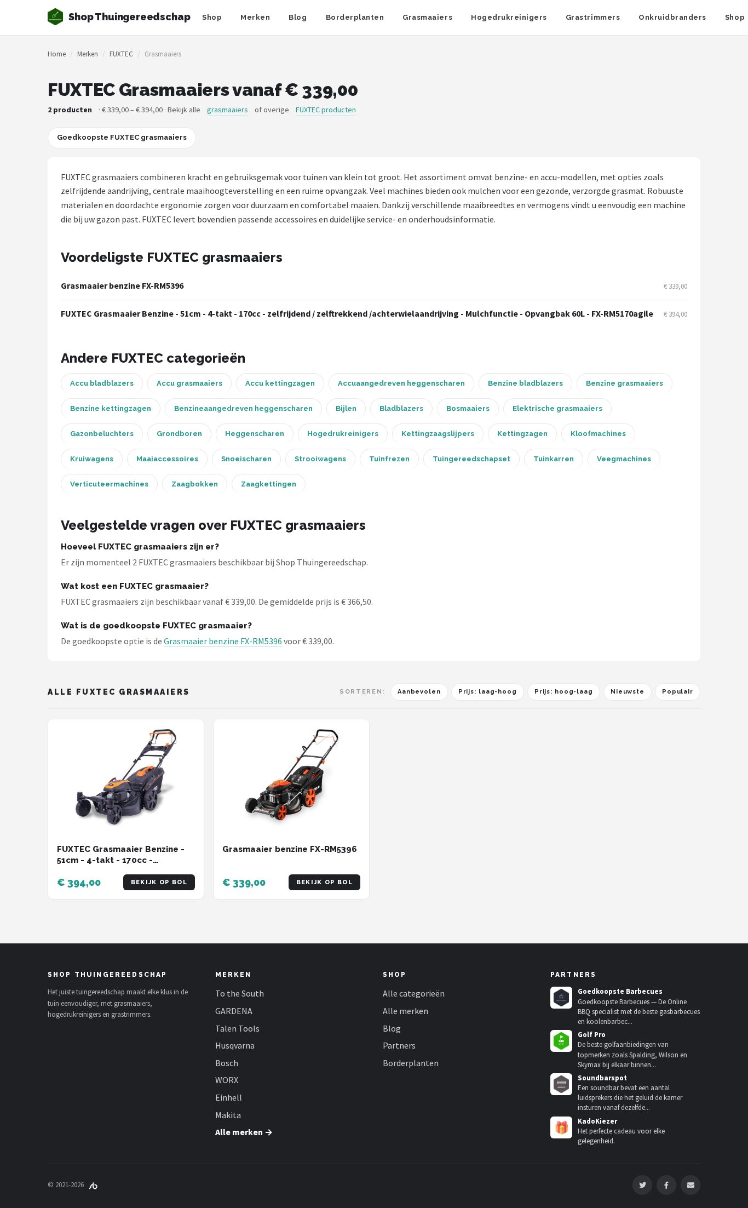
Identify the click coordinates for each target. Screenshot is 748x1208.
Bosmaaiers (468, 408)
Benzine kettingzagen (110, 408)
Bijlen (346, 408)
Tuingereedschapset (471, 459)
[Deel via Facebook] (666, 1185)
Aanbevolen (419, 691)
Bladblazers (401, 408)
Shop (212, 17)
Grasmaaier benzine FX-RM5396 (122, 285)
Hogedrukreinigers (509, 17)
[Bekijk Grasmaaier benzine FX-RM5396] (291, 777)
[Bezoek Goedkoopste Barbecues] (561, 998)
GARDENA (233, 1010)
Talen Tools (237, 1028)
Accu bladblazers (102, 383)
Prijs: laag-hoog (487, 691)
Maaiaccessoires (167, 459)
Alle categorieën (414, 993)
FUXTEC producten (326, 109)
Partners (399, 1045)
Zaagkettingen (268, 484)
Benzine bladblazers (525, 383)
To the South (239, 993)
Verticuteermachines (109, 484)
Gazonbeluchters (102, 434)
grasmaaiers (227, 109)
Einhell (228, 1097)
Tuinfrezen (389, 459)
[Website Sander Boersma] (93, 1184)
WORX (226, 1079)
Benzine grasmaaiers (624, 383)
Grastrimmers (593, 17)
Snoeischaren (246, 459)
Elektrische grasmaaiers (557, 408)
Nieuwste (628, 691)
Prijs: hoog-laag (563, 691)
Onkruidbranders (672, 17)
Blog (298, 17)
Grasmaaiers (427, 17)
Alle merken (405, 1010)
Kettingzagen (522, 434)
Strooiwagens (320, 459)
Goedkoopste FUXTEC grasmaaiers (122, 137)
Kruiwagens (91, 459)
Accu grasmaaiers (189, 383)
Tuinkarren (553, 459)
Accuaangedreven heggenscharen (401, 383)
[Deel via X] (642, 1185)
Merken (255, 17)
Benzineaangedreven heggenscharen (243, 408)
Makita (228, 1114)
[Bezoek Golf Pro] (561, 1041)
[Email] (690, 1185)
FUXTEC (121, 54)
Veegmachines (624, 459)
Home (57, 54)
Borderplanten (355, 17)
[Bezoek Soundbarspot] (561, 1084)
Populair (677, 691)
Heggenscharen (254, 434)
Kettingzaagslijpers (437, 434)
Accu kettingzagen (280, 383)
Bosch (226, 1062)
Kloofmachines (598, 434)
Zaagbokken (194, 484)
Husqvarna (235, 1045)
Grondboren (179, 434)
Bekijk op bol (159, 882)
